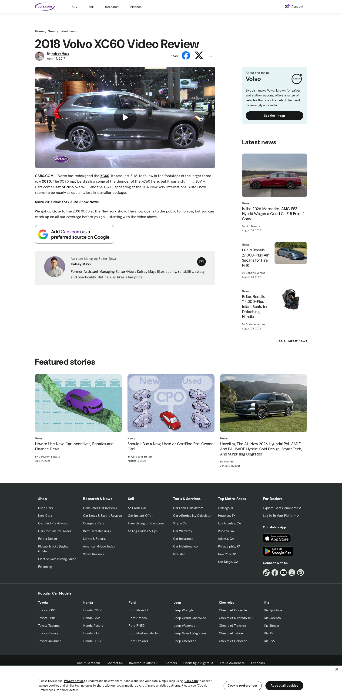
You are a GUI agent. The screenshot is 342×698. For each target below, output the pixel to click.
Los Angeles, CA (229, 523)
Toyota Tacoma (49, 625)
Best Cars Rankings (97, 531)
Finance (136, 7)
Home (39, 31)
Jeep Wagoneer (185, 625)
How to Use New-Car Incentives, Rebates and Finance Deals (74, 446)
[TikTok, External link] (266, 572)
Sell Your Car (137, 508)
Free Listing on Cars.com (146, 523)
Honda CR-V (92, 610)
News (52, 31)
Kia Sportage (273, 610)
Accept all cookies (284, 685)
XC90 (46, 181)
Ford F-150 (136, 625)
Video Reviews (93, 554)
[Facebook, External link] (275, 572)
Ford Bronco (138, 618)
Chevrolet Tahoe (231, 633)
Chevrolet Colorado (233, 641)
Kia (266, 602)
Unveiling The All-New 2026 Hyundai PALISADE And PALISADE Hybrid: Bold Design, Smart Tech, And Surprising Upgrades (261, 448)
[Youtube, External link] (283, 572)
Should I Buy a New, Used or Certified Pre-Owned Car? (170, 446)
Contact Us (115, 663)
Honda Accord (93, 625)
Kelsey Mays (60, 53)
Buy (74, 7)
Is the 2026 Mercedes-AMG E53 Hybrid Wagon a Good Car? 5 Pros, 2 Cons (273, 213)
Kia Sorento (272, 618)
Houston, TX (226, 515)
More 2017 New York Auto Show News (67, 201)
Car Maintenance (185, 546)
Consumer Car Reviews (100, 508)
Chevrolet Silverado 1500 (236, 618)
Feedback (258, 663)
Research (112, 7)
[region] (171, 681)
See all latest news (291, 341)
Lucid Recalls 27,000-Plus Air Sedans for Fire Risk (255, 257)
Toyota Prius (46, 618)
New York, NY (227, 554)
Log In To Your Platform (279, 515)
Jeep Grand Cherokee (190, 618)
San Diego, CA (228, 562)
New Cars (45, 515)
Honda (88, 602)
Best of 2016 (63, 187)
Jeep (177, 602)
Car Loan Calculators (188, 508)
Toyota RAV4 (47, 610)
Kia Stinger (271, 625)
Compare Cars (93, 523)
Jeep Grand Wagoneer (190, 633)
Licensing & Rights (196, 663)
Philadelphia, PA (229, 546)
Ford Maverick (139, 610)
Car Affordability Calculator (192, 515)
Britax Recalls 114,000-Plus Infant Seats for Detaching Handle (255, 306)
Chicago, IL (226, 508)
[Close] (337, 669)
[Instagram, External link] (291, 572)
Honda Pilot (91, 633)
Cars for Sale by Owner (54, 531)
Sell (91, 7)
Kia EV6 (269, 641)
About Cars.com (88, 663)
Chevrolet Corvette (233, 610)
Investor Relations (142, 663)
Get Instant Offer (140, 515)
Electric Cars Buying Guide (57, 559)
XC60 (104, 175)
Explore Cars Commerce (280, 508)
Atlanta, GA (226, 539)
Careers (171, 663)
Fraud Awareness (232, 663)
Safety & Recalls (94, 539)
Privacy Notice (74, 681)
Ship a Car (180, 523)
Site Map (179, 554)
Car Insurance (183, 539)
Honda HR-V (92, 641)
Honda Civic (91, 618)
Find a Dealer (47, 539)
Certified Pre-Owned (53, 523)
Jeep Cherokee (185, 641)
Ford (132, 602)
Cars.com (191, 681)
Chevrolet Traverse (232, 625)
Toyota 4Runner (49, 641)
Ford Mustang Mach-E (145, 633)
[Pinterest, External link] (300, 572)
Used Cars (45, 508)
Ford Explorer (138, 641)
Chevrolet (226, 602)
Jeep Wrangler (184, 610)
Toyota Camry (48, 633)
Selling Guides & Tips (143, 531)
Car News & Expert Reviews (102, 515)
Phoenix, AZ (226, 531)
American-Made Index (99, 546)
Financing (45, 567)
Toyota (43, 602)
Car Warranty (182, 531)
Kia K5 (268, 633)
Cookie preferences (243, 685)
